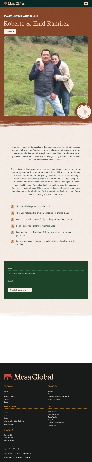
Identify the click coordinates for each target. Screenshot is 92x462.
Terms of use (27, 453)
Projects (51, 420)
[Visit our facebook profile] (10, 448)
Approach (51, 394)
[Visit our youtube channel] (14, 448)
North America (9, 424)
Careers (6, 402)
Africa (6, 412)
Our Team (7, 394)
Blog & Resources (54, 399)
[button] (86, 3)
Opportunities (8, 435)
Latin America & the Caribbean (14, 421)
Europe (6, 418)
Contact (6, 399)
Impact (50, 391)
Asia (5, 415)
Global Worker (53, 417)
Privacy (17, 453)
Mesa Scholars (9, 440)
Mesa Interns (8, 438)
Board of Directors (10, 397)
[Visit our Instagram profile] (5, 448)
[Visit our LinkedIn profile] (18, 448)
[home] (14, 3)
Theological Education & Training (59, 397)
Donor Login (52, 425)
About (6, 391)
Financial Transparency (55, 423)
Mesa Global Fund (54, 414)
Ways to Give (52, 412)
